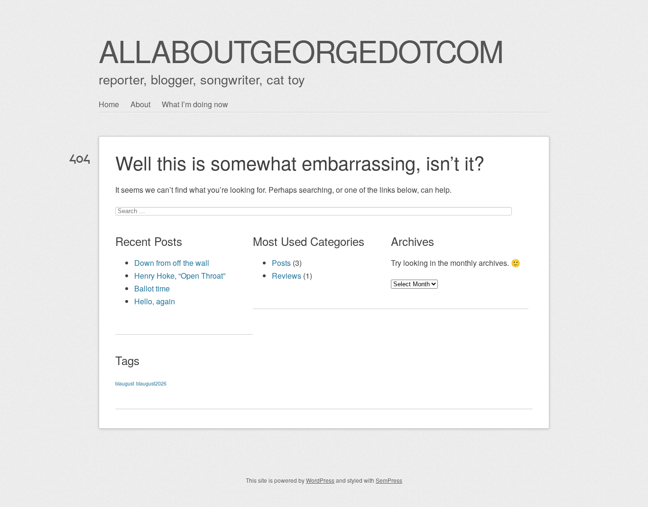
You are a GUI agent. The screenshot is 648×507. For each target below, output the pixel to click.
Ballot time (152, 288)
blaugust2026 (151, 383)
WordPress (320, 480)
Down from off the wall (171, 262)
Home (109, 104)
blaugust (124, 383)
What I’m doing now (195, 104)
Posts (281, 262)
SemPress (389, 480)
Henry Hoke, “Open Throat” (179, 275)
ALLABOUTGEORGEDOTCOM (301, 50)
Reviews (286, 275)
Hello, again (154, 301)
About (140, 104)
